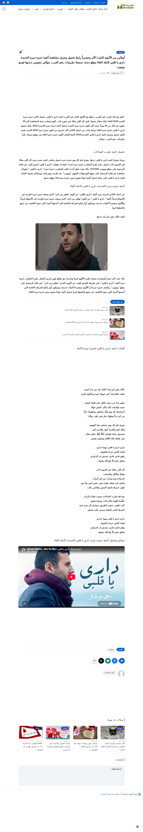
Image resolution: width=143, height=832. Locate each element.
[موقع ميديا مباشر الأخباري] (125, 6)
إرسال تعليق (116, 769)
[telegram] (7, 2)
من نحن (64, 2)
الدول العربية (48, 9)
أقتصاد (70, 9)
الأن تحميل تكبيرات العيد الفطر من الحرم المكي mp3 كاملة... (85, 310)
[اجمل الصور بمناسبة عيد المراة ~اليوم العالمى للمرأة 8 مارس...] (117, 335)
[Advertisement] (71, 33)
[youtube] (3, 2)
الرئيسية (87, 2)
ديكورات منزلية (24, 9)
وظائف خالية (79, 9)
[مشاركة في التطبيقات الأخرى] (94, 661)
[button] (114, 661)
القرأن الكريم (91, 9)
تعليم (37, 9)
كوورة (60, 9)
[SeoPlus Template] (139, 794)
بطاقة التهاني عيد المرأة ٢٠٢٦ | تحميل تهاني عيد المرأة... (32, 746)
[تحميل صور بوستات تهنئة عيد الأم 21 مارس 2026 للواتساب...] (117, 323)
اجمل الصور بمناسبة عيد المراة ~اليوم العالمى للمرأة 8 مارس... (85, 334)
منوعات (120, 52)
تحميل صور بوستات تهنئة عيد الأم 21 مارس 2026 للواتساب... (85, 322)
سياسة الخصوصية (76, 2)
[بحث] (4, 9)
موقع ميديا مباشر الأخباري (110, 794)
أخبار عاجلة (102, 9)
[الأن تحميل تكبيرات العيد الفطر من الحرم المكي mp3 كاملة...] (117, 310)
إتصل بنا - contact (99, 2)
